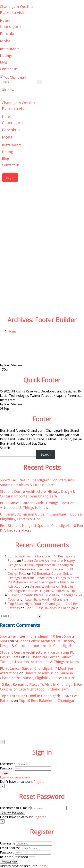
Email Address (10, 848)
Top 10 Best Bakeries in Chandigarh (51, 608)
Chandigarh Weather (17, 6)
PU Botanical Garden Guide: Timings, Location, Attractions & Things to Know (37, 505)
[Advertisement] (42, 269)
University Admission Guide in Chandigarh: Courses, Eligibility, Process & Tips (42, 588)
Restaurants (10, 48)
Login (10, 177)
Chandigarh (10, 26)
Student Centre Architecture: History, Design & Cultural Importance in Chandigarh (37, 493)
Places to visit (12, 12)
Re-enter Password (14, 857)
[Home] (8, 90)
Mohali (6, 40)
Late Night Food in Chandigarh (47, 599)
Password (7, 768)
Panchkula (9, 33)
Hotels (5, 20)
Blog (3, 62)
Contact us (9, 68)
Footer (42, 419)
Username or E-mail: (15, 808)
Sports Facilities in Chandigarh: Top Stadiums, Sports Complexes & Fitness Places (37, 482)
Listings (6, 55)
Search (5, 448)
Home (12, 331)
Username (7, 764)
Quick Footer (42, 380)
